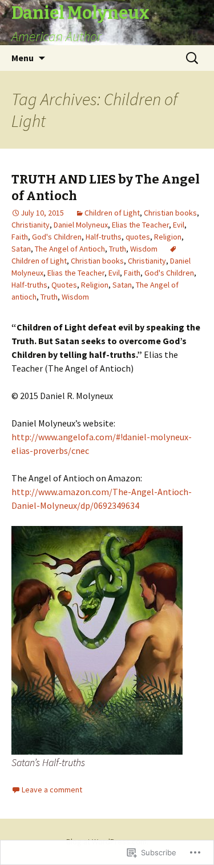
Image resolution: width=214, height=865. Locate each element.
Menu (22, 57)
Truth (117, 249)
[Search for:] (193, 58)
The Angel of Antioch (70, 249)
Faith (19, 237)
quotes (138, 237)
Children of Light (112, 213)
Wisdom (144, 249)
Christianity (30, 225)
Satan (21, 249)
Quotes (64, 285)
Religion (167, 237)
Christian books (170, 213)
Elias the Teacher (140, 225)
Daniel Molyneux (81, 225)
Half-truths (104, 237)
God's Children (57, 237)
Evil (178, 225)
